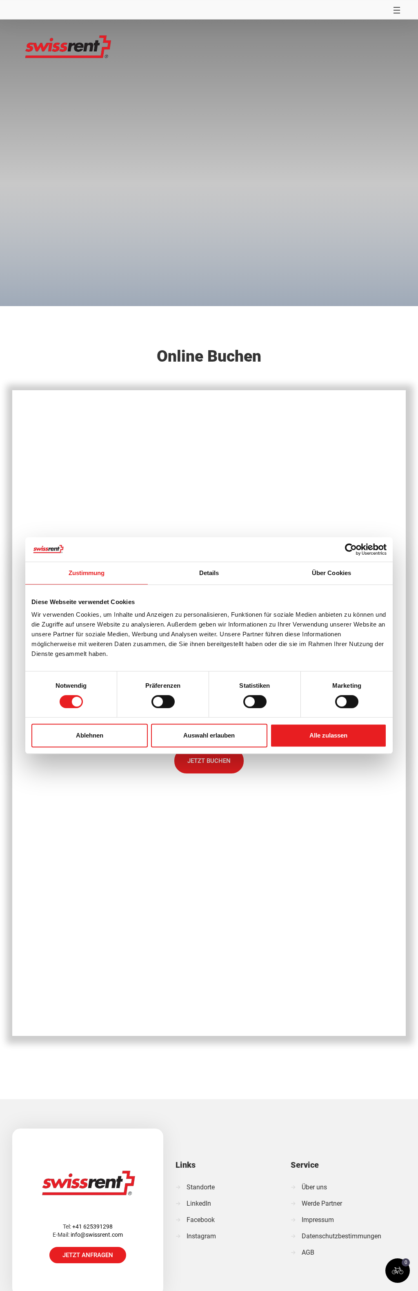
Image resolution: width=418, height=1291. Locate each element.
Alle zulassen (328, 735)
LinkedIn (199, 1203)
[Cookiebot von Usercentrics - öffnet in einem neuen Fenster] (351, 549)
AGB (308, 1252)
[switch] (163, 701)
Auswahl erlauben (209, 735)
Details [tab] (209, 572)
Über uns (314, 1187)
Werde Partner (322, 1203)
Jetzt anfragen (87, 1255)
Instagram (201, 1236)
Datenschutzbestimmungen (341, 1236)
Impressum (318, 1220)
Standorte (201, 1187)
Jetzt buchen (209, 760)
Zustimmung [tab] (87, 572)
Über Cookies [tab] (331, 572)
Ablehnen (89, 735)
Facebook (201, 1220)
